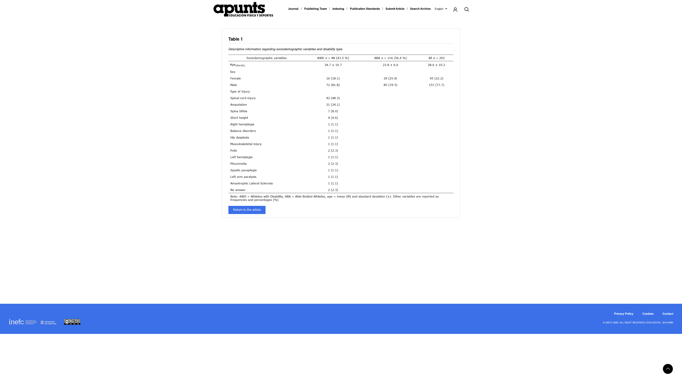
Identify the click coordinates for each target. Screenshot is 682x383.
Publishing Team (315, 9)
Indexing (338, 9)
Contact (667, 314)
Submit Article (395, 9)
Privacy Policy (623, 314)
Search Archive (420, 9)
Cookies (648, 314)
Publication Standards (365, 9)
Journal (293, 9)
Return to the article (247, 210)
